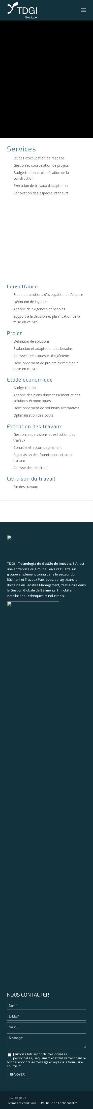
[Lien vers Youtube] (82, 1097)
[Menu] (83, 10)
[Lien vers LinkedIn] (75, 1097)
